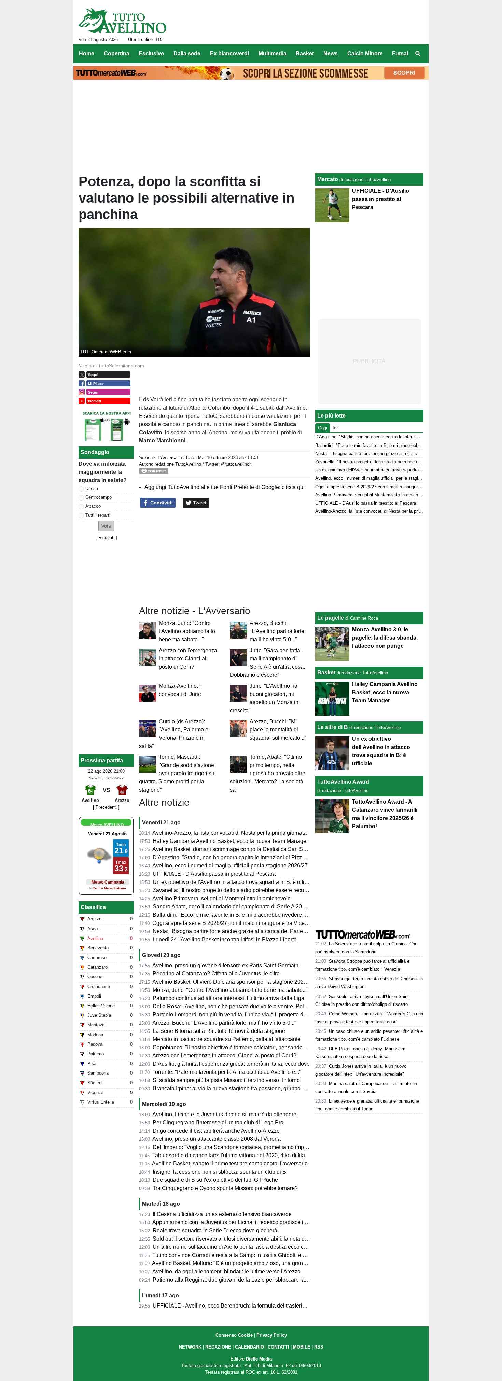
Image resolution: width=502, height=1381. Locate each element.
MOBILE (301, 1347)
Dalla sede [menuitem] (186, 53)
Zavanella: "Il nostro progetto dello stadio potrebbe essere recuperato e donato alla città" (259, 890)
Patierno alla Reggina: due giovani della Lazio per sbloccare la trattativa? (241, 1280)
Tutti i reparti (97, 515)
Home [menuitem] (86, 53)
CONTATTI (278, 1347)
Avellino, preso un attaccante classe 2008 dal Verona (216, 1139)
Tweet (199, 502)
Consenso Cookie (234, 1335)
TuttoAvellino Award (343, 782)
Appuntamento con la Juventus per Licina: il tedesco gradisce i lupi (232, 1222)
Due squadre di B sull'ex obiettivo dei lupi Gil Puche (215, 1180)
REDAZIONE (218, 1347)
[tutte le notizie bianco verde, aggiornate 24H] (122, 20)
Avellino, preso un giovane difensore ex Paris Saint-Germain (225, 965)
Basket (326, 672)
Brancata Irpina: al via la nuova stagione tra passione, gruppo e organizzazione (248, 1088)
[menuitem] (417, 53)
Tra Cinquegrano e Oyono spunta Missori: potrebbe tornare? (225, 1188)
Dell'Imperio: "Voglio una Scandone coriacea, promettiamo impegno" (235, 1147)
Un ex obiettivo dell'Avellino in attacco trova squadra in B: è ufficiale (234, 882)
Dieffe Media (259, 1359)
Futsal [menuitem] (400, 53)
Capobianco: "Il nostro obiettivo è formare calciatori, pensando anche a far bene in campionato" (267, 1047)
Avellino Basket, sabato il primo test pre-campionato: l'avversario (230, 1163)
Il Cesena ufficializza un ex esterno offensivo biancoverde (222, 1214)
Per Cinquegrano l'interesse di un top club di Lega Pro (218, 1122)
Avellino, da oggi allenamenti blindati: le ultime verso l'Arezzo (226, 1271)
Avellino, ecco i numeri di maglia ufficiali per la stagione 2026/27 (230, 866)
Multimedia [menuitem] (273, 53)
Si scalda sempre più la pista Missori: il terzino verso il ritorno (226, 1080)
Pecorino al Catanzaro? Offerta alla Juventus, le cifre (216, 973)
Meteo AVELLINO (107, 825)
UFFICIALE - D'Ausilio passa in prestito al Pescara (214, 874)
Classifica (93, 907)
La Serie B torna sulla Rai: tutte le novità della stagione (219, 1031)
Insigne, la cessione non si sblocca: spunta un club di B (219, 1172)
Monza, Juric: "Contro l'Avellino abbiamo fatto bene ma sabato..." (187, 631)
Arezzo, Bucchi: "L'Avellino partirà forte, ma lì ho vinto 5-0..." (278, 631)
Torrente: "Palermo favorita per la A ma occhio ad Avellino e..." (226, 1072)
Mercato (327, 179)
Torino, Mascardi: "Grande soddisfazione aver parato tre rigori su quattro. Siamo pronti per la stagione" (176, 773)
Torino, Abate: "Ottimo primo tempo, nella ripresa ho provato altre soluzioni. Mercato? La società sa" (267, 773)
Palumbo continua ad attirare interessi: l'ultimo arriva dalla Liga (228, 998)
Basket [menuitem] (305, 53)
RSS (318, 1347)
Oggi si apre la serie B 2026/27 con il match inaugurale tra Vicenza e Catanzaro (248, 923)
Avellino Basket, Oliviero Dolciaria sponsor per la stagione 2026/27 (233, 982)
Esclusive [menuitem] (151, 53)
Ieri (336, 427)
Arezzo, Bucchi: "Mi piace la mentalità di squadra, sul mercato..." (278, 730)
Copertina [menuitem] (116, 53)
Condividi (161, 502)
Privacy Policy (271, 1335)
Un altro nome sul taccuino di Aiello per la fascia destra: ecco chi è (232, 1247)
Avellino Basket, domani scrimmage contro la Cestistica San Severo (234, 849)
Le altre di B (332, 727)
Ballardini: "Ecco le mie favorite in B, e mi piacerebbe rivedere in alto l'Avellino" (248, 915)
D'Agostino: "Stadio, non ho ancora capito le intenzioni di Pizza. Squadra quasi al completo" (264, 857)
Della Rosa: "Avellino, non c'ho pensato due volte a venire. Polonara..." (238, 1006)
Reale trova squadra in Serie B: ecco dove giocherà (215, 1230)
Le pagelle (330, 618)
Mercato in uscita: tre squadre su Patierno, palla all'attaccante (227, 1039)
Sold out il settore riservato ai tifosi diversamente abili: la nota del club (237, 1239)
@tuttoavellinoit (236, 464)
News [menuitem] (330, 53)
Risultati (106, 537)
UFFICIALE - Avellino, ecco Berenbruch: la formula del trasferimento (235, 1306)
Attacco (93, 506)
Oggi (322, 427)
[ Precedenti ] (106, 807)
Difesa (91, 488)
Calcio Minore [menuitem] (365, 53)
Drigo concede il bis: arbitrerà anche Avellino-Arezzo (216, 1131)
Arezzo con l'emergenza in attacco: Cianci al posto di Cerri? (188, 658)
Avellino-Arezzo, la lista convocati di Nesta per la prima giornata (229, 833)
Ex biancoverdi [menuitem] (229, 53)
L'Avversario (170, 457)
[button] (106, 526)
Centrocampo (98, 497)
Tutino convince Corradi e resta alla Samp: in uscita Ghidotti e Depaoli (237, 1255)
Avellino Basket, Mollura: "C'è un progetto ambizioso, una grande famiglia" (242, 1263)
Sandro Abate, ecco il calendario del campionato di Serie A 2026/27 (234, 907)
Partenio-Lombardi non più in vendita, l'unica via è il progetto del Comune (241, 1014)
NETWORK (190, 1347)
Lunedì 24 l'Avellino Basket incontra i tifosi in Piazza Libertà (225, 939)
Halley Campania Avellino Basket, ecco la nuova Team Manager (230, 841)
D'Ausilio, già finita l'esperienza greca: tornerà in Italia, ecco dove (231, 1064)
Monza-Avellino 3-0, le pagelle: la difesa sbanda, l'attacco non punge (385, 638)
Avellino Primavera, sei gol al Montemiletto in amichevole (221, 898)
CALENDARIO (249, 1347)
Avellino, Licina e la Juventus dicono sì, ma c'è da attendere (224, 1114)
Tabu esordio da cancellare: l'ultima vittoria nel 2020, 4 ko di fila (228, 1155)
